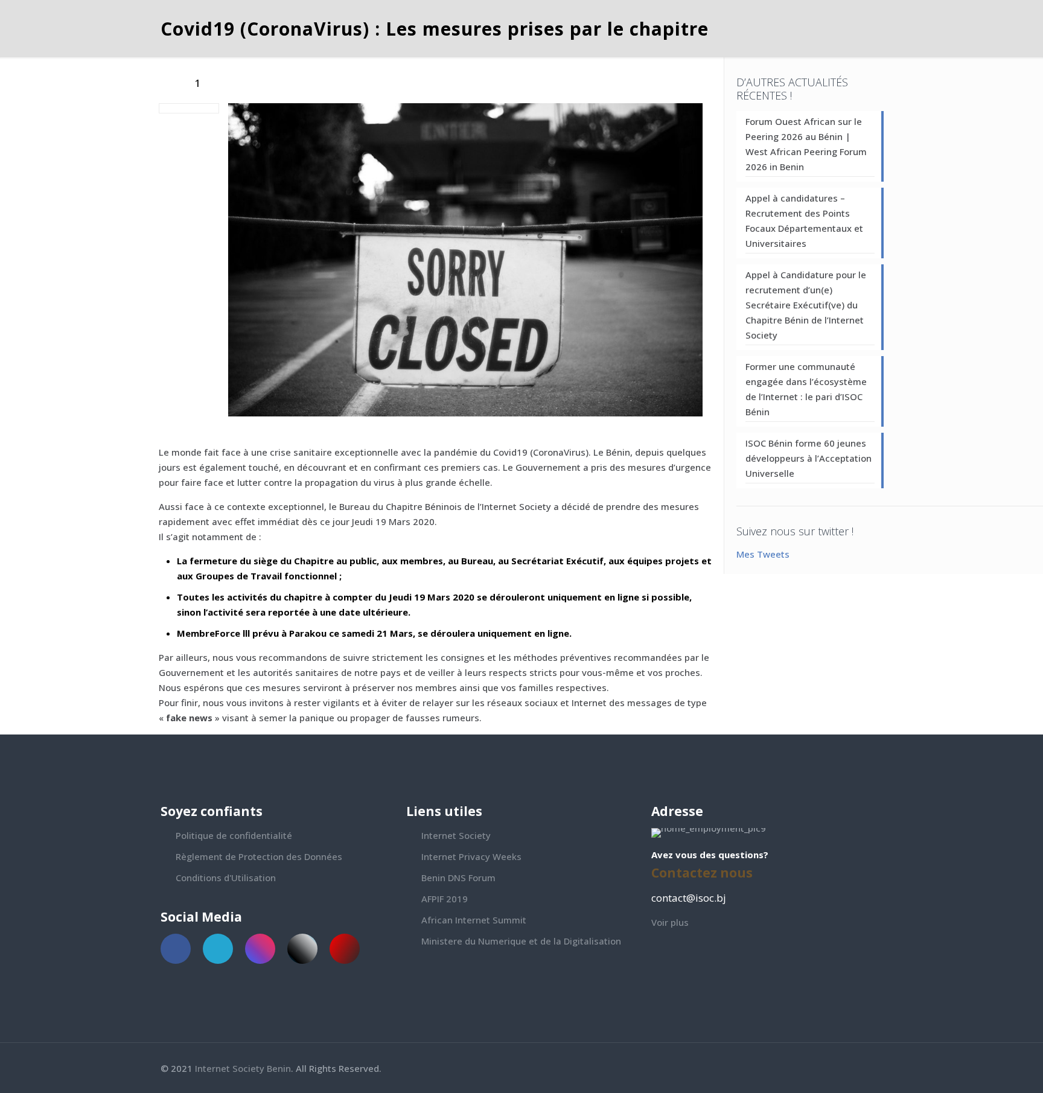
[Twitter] (847, 1068)
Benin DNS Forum (458, 878)
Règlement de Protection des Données (259, 856)
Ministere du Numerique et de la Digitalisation (521, 941)
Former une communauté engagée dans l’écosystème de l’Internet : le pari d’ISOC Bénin (806, 389)
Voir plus (670, 922)
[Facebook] (831, 1068)
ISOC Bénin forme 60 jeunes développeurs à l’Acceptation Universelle (808, 458)
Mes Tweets (762, 554)
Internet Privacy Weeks (471, 856)
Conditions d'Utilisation (226, 878)
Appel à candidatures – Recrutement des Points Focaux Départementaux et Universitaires (804, 220)
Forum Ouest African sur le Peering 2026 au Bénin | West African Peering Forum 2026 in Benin (806, 144)
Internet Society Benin (243, 1068)
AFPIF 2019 (444, 899)
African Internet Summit (473, 920)
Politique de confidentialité (234, 835)
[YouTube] (864, 1068)
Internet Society (456, 835)
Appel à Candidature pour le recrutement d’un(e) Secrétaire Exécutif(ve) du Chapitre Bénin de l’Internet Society (805, 305)
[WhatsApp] (815, 1068)
